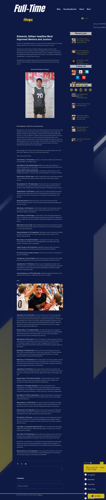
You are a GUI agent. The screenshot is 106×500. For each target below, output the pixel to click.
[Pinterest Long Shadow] (83, 77)
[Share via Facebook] (17, 464)
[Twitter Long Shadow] (87, 71)
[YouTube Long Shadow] (80, 71)
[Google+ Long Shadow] (74, 71)
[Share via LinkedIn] (25, 464)
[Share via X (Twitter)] (21, 464)
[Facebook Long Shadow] (77, 77)
